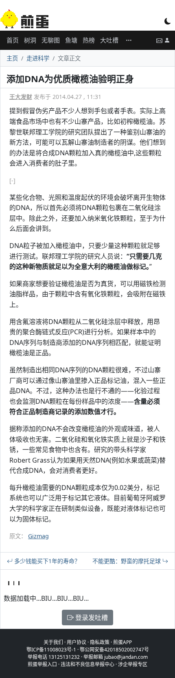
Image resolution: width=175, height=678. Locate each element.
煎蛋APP (122, 642)
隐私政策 (99, 642)
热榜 (89, 40)
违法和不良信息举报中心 (87, 664)
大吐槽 (109, 40)
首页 (13, 40)
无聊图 (51, 40)
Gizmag (38, 536)
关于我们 (53, 642)
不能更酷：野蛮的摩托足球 (127, 561)
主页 (12, 58)
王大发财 (20, 97)
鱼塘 (71, 40)
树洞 (30, 40)
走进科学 (37, 58)
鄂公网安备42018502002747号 (114, 649)
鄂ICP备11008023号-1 (51, 649)
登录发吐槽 (91, 617)
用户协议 (76, 642)
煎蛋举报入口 (42, 664)
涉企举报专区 (132, 664)
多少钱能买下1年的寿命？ (46, 561)
